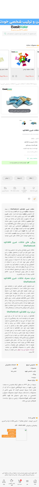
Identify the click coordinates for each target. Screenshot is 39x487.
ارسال (6, 178)
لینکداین (12, 433)
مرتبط (18, 178)
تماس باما (13, 371)
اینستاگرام (11, 430)
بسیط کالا (34, 84)
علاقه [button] (30, 178)
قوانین (14, 368)
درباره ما (34, 377)
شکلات (28, 84)
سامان (6, 475)
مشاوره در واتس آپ (8, 436)
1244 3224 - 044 (20, 425)
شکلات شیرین (20, 84)
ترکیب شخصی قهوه (30, 371)
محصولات (33, 368)
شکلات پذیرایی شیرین (7, 84)
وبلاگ (34, 374)
